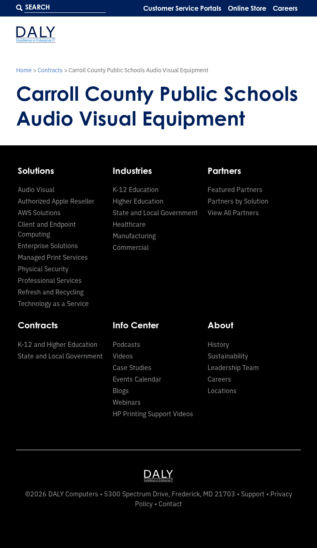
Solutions (36, 170)
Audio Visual (36, 189)
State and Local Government (155, 212)
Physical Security (43, 268)
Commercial (131, 246)
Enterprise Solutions (48, 245)
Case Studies (132, 367)
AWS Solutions (39, 212)
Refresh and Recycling (50, 291)
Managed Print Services (53, 256)
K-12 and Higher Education (57, 344)
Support (253, 493)
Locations (222, 390)
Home (24, 70)
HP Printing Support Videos (153, 413)
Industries (132, 170)
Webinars (127, 401)
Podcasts (126, 344)
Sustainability (228, 355)
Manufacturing (134, 235)
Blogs (121, 390)
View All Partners (233, 212)
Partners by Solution (238, 200)
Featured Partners (235, 189)
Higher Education (138, 200)
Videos (123, 355)
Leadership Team (233, 367)
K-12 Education (135, 189)
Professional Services (50, 280)
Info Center (136, 325)
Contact (170, 503)
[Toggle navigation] (293, 35)
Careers (285, 8)
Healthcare (129, 223)
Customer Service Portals (182, 8)
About (220, 325)
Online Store (247, 8)
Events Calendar (137, 378)
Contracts (50, 70)
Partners (224, 170)
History (218, 344)
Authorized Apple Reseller (56, 200)
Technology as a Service (53, 303)
